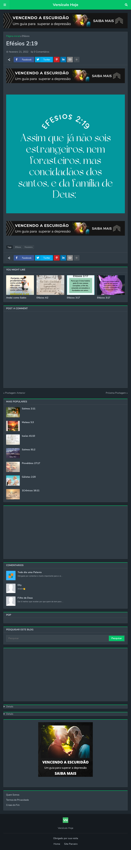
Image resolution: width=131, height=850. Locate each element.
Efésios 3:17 (73, 297)
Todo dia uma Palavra (30, 572)
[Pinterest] (57, 59)
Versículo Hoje (65, 4)
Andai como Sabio (16, 297)
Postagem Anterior (15, 393)
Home (57, 844)
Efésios (26, 36)
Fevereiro (29, 247)
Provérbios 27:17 (31, 463)
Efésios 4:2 (42, 297)
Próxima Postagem (116, 393)
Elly (19, 585)
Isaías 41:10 (28, 436)
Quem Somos (12, 794)
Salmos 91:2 (28, 449)
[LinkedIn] (63, 59)
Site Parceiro (71, 844)
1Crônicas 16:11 (30, 490)
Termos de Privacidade (17, 800)
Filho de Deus (25, 597)
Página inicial (13, 36)
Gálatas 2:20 (29, 476)
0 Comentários (41, 51)
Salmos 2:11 (28, 408)
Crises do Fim (13, 805)
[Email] (70, 59)
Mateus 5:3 (28, 422)
